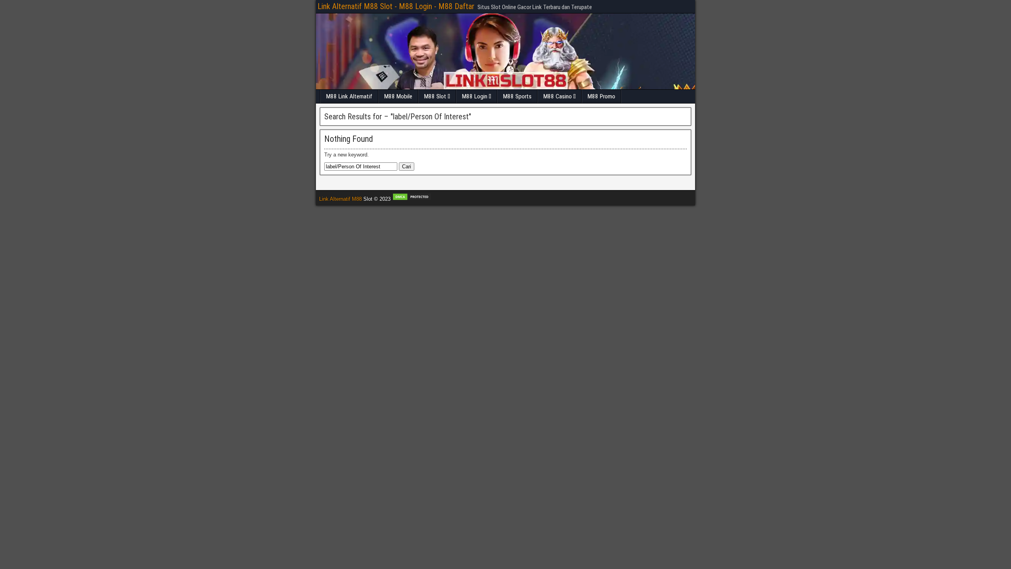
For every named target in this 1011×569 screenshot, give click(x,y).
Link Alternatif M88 (340, 199)
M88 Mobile (398, 96)
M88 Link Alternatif (349, 96)
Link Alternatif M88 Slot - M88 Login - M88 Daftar (396, 6)
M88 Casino (557, 96)
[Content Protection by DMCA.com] (412, 199)
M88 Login (474, 96)
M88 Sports (517, 96)
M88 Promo (601, 96)
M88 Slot (435, 96)
